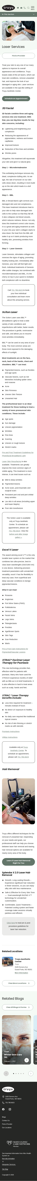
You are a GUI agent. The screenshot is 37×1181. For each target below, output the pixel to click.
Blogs (4, 1117)
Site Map (5, 1169)
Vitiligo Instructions (9, 737)
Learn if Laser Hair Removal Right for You (18, 861)
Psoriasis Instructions (11, 731)
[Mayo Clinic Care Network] (18, 1144)
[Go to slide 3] (18, 1073)
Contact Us (6, 1120)
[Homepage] (8, 1091)
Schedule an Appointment (16, 98)
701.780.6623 (17, 290)
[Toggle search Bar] (28, 7)
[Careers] (21, 7)
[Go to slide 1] (13, 1073)
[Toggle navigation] (33, 14)
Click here (11, 923)
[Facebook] (3, 1109)
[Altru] (18, 7)
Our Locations (7, 1127)
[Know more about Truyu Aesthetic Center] (18, 966)
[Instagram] (10, 1109)
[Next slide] (30, 1073)
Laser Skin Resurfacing (11, 461)
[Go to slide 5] (23, 1073)
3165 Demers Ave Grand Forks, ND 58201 (13, 1098)
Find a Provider (7, 1124)
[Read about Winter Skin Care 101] (26, 1060)
